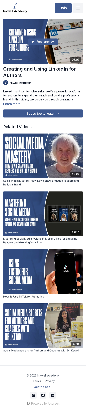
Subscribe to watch (41, 113)
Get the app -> (44, 387)
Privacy (50, 381)
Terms (37, 381)
